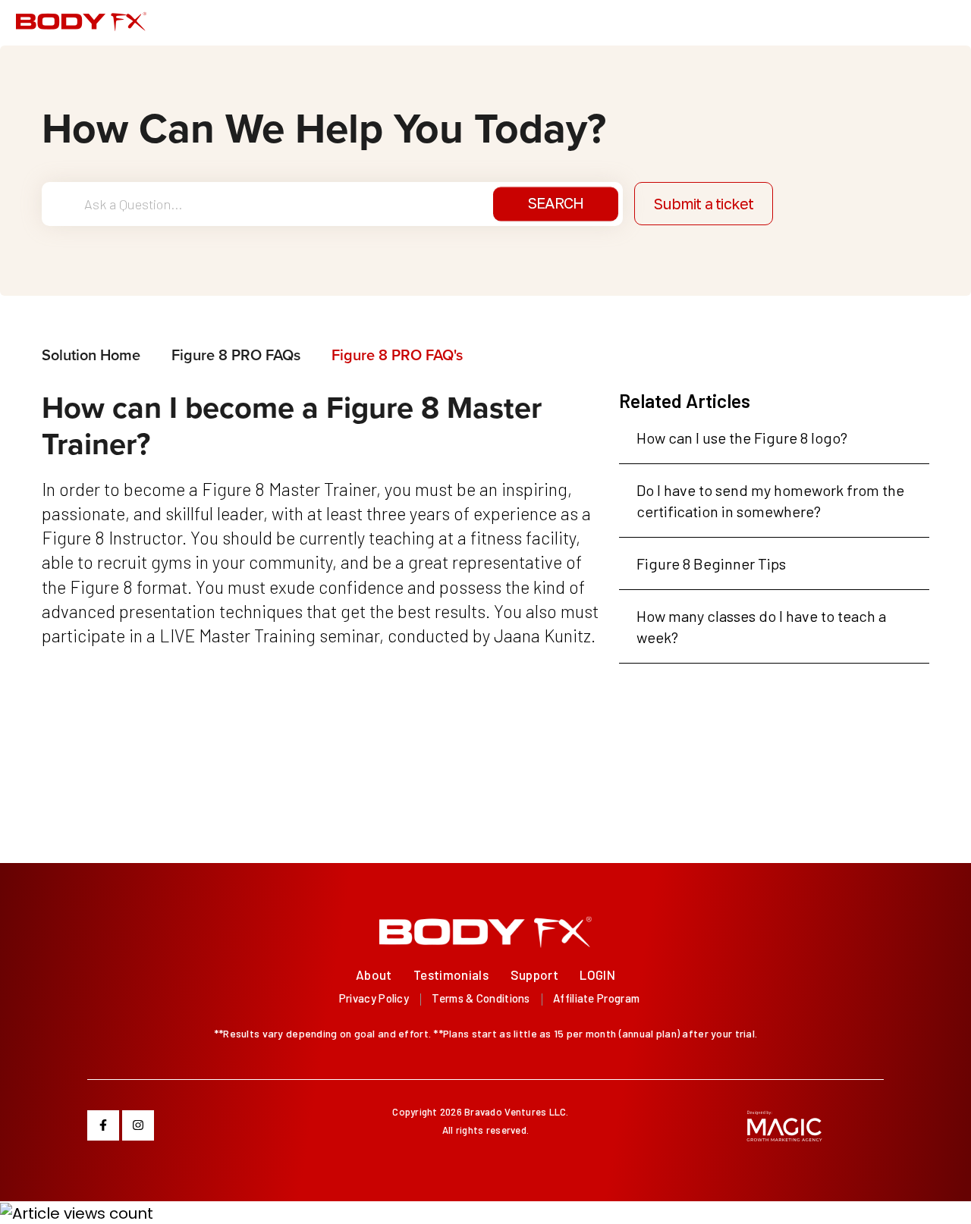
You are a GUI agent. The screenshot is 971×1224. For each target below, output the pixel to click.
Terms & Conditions (480, 998)
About (374, 974)
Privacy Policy (374, 998)
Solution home (93, 355)
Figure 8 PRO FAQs (235, 355)
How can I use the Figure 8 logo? (741, 437)
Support (534, 974)
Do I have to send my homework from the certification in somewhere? (770, 500)
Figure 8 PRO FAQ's (397, 355)
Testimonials (451, 974)
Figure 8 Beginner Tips (711, 563)
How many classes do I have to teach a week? (761, 626)
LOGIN (597, 974)
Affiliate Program (596, 998)
